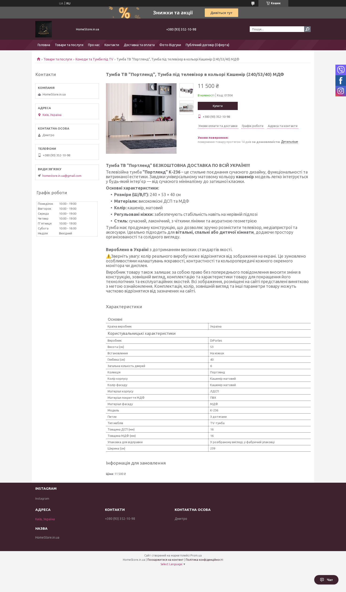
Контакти (112, 45)
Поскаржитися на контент (165, 559)
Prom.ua (196, 555)
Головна (44, 45)
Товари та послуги (69, 45)
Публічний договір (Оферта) (207, 45)
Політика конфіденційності (204, 559)
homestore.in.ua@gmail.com (61, 175)
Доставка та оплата (139, 45)
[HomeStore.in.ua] (53, 29)
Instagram (42, 498)
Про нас (94, 45)
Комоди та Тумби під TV (94, 59)
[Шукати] (307, 29)
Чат (330, 580)
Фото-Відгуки (170, 45)
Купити (218, 105)
